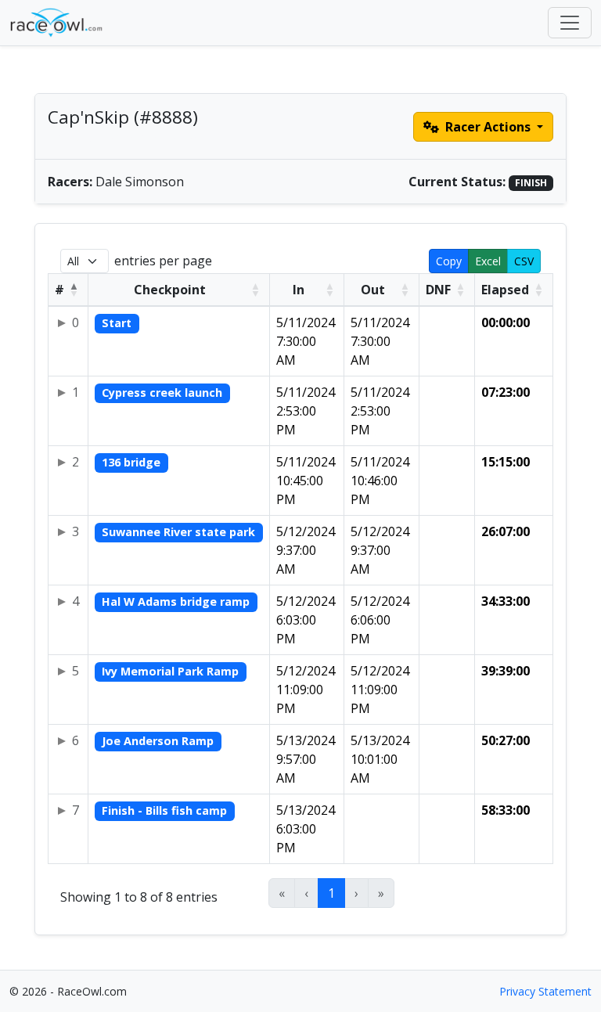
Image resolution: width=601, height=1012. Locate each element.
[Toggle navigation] (570, 22)
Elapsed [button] (505, 289)
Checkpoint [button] (170, 289)
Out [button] (373, 289)
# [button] (59, 289)
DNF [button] (438, 289)
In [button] (298, 289)
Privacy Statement (545, 991)
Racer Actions (488, 126)
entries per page (163, 260)
